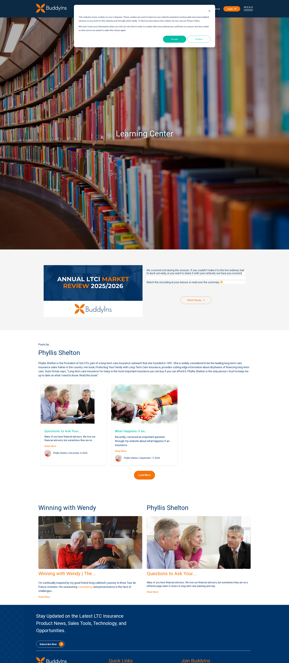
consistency (85, 586)
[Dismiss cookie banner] (209, 11)
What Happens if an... (131, 431)
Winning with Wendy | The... (67, 573)
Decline (198, 39)
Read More (50, 446)
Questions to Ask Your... (62, 431)
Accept (174, 39)
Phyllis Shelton (60, 453)
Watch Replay (194, 300)
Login (230, 9)
